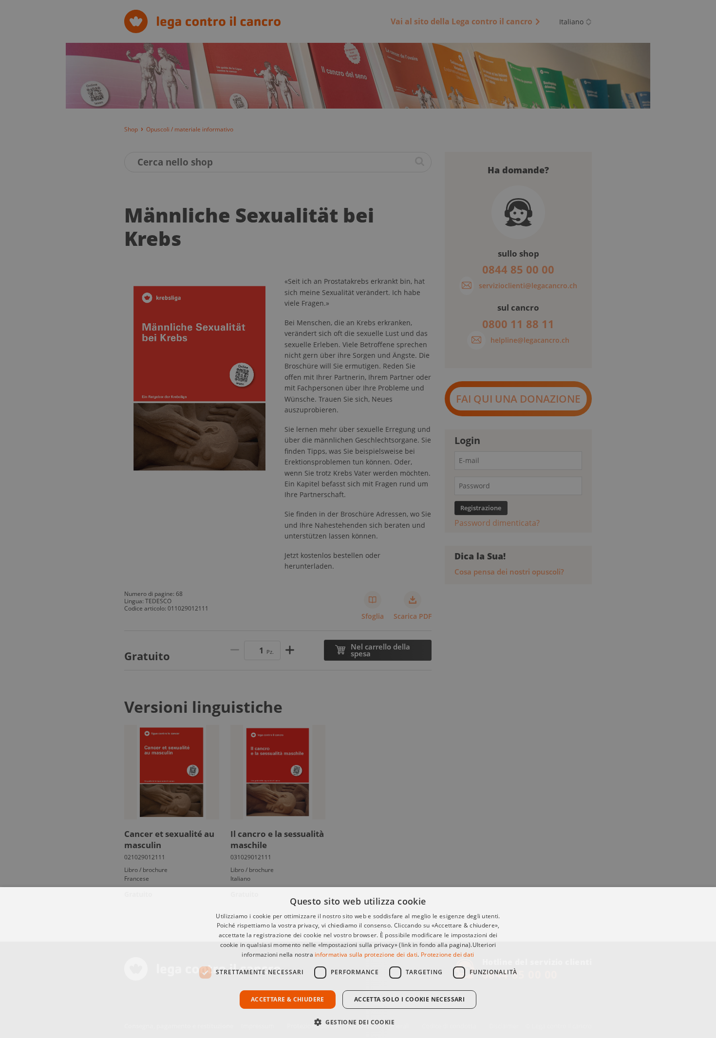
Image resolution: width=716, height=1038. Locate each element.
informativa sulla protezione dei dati (366, 954)
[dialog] (358, 962)
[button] (358, 1021)
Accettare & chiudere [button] (287, 999)
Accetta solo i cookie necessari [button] (409, 999)
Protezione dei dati (447, 954)
